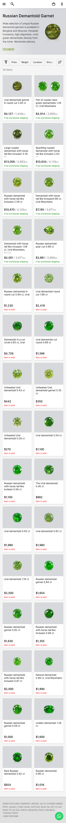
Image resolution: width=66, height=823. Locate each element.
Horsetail (8, 49)
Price (14, 62)
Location (37, 62)
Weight (25, 62)
